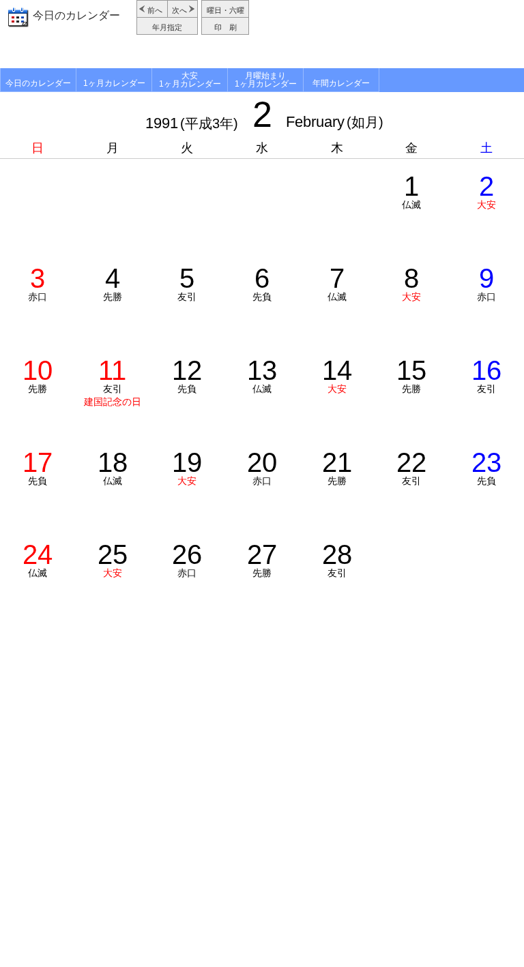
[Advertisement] (388, 34)
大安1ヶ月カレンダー (190, 80)
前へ (154, 10)
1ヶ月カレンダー (114, 83)
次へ (179, 10)
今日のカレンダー (76, 15)
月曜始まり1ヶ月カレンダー (266, 80)
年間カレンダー (341, 83)
